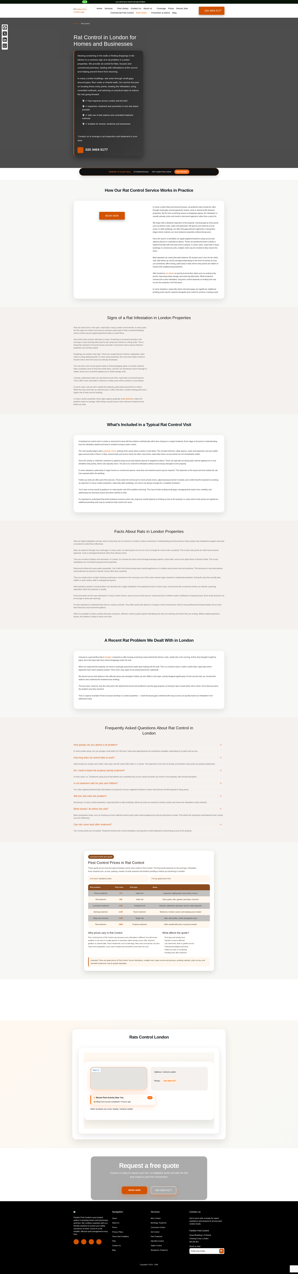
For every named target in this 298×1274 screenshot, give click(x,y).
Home (99, 8)
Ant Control (155, 1232)
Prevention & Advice (160, 13)
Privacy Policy (117, 1232)
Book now (112, 215)
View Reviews (182, 172)
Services (109, 8)
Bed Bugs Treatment (158, 1223)
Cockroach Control (158, 1227)
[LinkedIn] (4, 39)
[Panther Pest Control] (81, 11)
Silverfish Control (157, 1241)
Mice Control (155, 1218)
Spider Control (156, 1246)
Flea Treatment (156, 1236)
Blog (174, 13)
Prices (171, 8)
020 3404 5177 (170, 1081)
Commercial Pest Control (122, 13)
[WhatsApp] (4, 45)
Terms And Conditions (120, 1236)
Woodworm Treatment (159, 1250)
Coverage (161, 8)
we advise (170, 273)
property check (109, 451)
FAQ (114, 1241)
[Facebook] (4, 27)
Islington (108, 657)
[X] (4, 33)
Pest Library (122, 8)
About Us (147, 8)
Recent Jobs (182, 8)
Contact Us (136, 8)
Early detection (127, 399)
